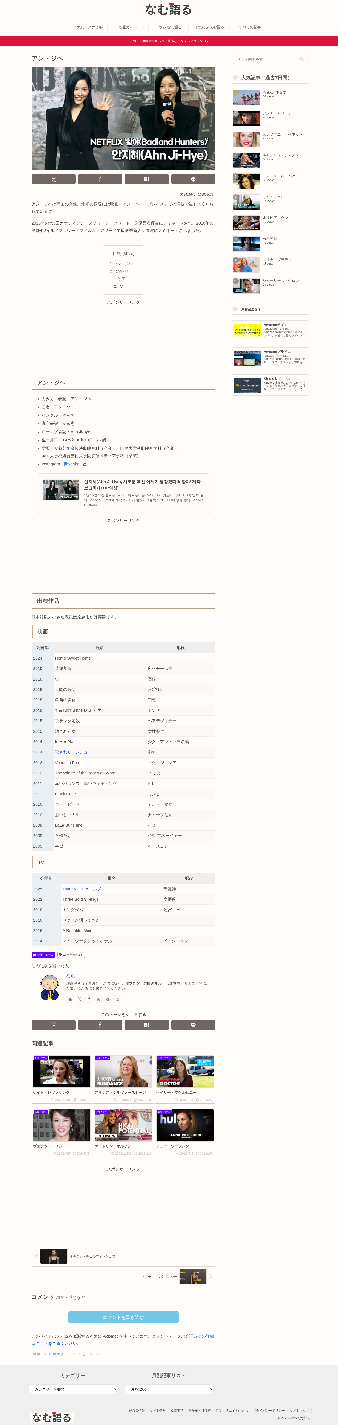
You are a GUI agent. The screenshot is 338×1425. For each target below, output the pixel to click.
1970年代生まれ (73, 954)
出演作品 (121, 271)
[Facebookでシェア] (100, 179)
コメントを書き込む (123, 1317)
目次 (117, 253)
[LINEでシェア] (193, 179)
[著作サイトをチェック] (70, 999)
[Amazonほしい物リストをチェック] (99, 999)
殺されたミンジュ (71, 752)
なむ (70, 975)
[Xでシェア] (54, 179)
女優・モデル (45, 954)
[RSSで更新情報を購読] (117, 999)
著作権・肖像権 (199, 1410)
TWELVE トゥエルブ (82, 889)
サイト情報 (158, 1410)
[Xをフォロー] (80, 999)
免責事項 (177, 1410)
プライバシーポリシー (269, 1410)
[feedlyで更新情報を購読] (108, 999)
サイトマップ (299, 1410)
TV (120, 286)
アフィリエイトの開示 (232, 1410)
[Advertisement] (123, 338)
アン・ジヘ (123, 264)
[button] (301, 59)
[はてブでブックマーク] (147, 179)
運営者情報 (137, 1410)
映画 (121, 279)
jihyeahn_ (73, 464)
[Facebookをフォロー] (89, 999)
